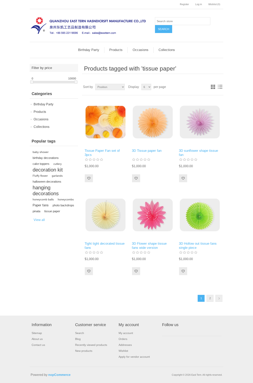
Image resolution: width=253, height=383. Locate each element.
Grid (213, 87)
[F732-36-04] (153, 215)
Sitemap (37, 333)
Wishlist (123, 350)
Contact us (38, 344)
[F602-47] (153, 122)
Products (116, 50)
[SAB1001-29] (105, 215)
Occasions (140, 50)
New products (83, 350)
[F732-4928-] (200, 122)
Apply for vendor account (134, 356)
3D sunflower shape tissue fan (198, 153)
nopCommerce (59, 374)
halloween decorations (47, 181)
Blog (78, 339)
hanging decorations (46, 190)
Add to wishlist (89, 178)
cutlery (57, 163)
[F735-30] (200, 215)
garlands (57, 175)
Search (163, 29)
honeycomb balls (43, 199)
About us (37, 339)
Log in (198, 4)
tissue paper (52, 211)
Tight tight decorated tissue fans (105, 245)
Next (218, 298)
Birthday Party (88, 50)
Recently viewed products (91, 344)
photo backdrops (63, 205)
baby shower (41, 152)
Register (184, 4)
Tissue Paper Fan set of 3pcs (102, 153)
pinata (36, 211)
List (220, 87)
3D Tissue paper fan (146, 151)
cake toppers (41, 163)
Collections (167, 50)
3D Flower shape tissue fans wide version (149, 245)
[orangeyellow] (105, 122)
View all (39, 220)
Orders (123, 339)
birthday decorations (46, 157)
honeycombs (66, 199)
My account (126, 333)
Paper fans (41, 205)
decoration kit (48, 170)
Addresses (125, 344)
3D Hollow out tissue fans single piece (198, 245)
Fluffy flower (40, 175)
